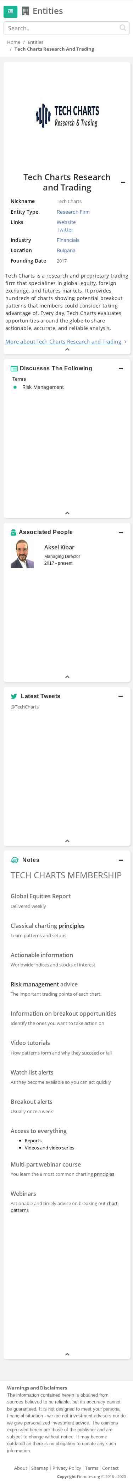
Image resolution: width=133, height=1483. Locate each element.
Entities (35, 42)
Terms (91, 1468)
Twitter (65, 229)
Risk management (35, 984)
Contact (110, 1468)
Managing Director (62, 556)
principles (72, 926)
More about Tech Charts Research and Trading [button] (63, 341)
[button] (67, 368)
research (57, 275)
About (20, 1468)
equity (88, 283)
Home (13, 42)
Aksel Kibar (59, 547)
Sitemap (40, 1468)
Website (66, 222)
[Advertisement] (66, 1284)
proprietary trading (105, 275)
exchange (17, 290)
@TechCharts (25, 707)
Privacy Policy (66, 1468)
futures (52, 290)
